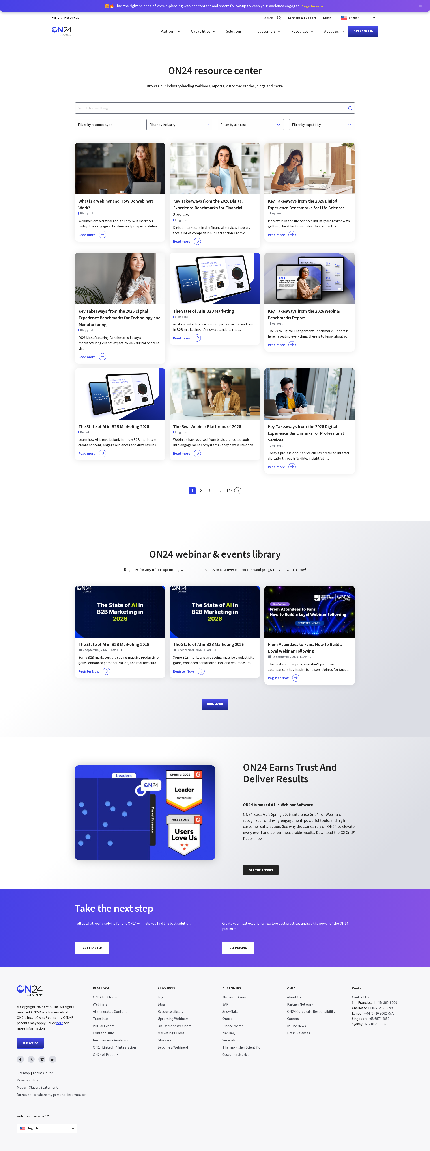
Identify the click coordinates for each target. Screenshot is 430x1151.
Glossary (164, 1040)
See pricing (238, 948)
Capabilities (200, 31)
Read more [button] (86, 234)
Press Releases (298, 1033)
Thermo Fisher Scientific (241, 1047)
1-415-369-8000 (385, 1002)
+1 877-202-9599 (380, 1008)
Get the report (261, 870)
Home (55, 17)
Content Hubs (103, 1033)
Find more (215, 704)
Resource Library (170, 1011)
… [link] (219, 490)
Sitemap (23, 1073)
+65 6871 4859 (378, 1018)
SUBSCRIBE (30, 1043)
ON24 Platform (105, 997)
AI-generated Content (110, 1011)
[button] (420, 6)
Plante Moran (232, 1025)
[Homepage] (62, 31)
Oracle (227, 1018)
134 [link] (229, 491)
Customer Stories (235, 1054)
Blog (161, 1004)
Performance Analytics (110, 1040)
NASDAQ (228, 1033)
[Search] (279, 17)
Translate (100, 1018)
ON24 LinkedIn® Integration (114, 1047)
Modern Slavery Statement (37, 1087)
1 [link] (193, 491)
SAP (225, 1004)
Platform (168, 31)
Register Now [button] (88, 671)
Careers (293, 1018)
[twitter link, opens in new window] (31, 1059)
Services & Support (302, 18)
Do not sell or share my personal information (51, 1094)
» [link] (237, 490)
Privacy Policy (27, 1080)
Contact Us (360, 997)
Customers (266, 31)
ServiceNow (231, 1040)
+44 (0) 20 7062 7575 (379, 1013)
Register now (312, 6)
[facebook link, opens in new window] (20, 1059)
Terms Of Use (42, 1073)
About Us (294, 997)
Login (327, 18)
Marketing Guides (171, 1033)
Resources (71, 17)
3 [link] (210, 491)
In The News (296, 1025)
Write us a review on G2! (33, 1116)
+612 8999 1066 (374, 1024)
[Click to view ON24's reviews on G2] (259, 754)
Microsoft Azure (234, 997)
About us (331, 31)
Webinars (100, 1004)
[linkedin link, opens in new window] (52, 1059)
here (59, 1023)
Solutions (234, 31)
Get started (363, 31)
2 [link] (202, 491)
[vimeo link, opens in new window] (41, 1059)
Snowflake (230, 1011)
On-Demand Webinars (174, 1025)
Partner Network (300, 1004)
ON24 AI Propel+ (105, 1054)
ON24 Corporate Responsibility (311, 1011)
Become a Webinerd (173, 1047)
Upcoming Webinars (173, 1018)
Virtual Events (103, 1025)
